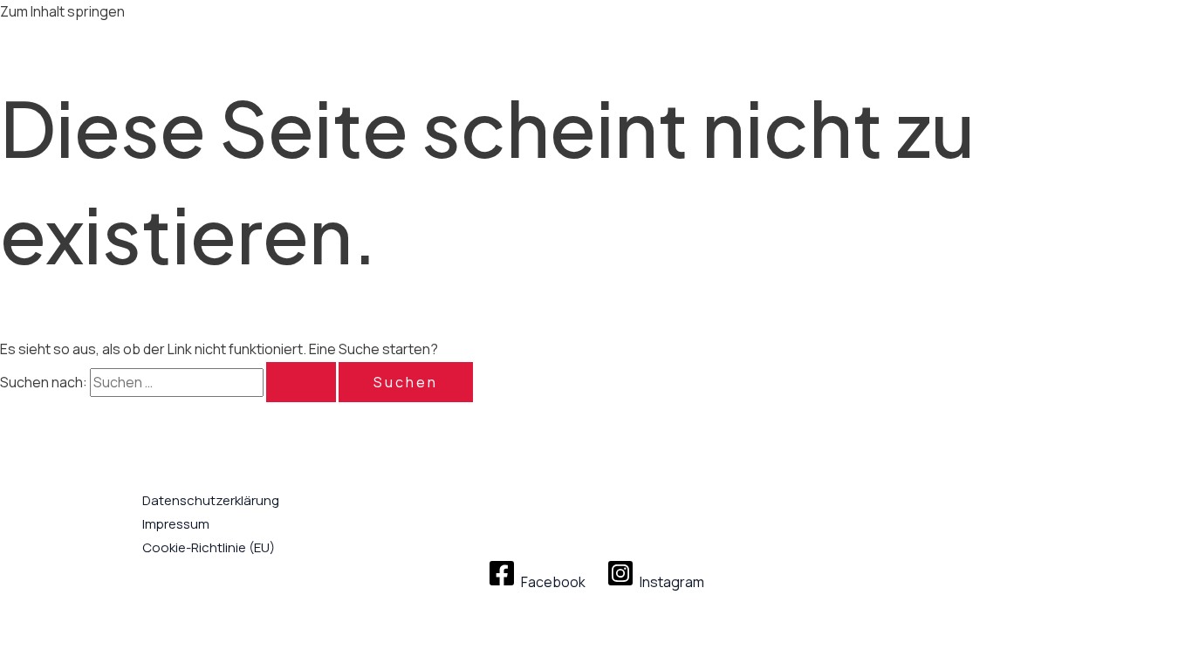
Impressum (175, 524)
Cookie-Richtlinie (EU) (208, 547)
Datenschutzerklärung (210, 500)
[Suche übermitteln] (301, 382)
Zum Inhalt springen (62, 11)
